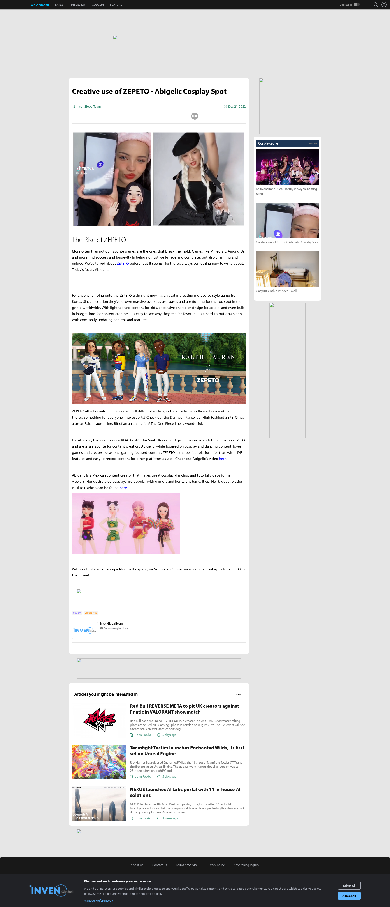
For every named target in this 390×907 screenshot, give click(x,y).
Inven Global (15, 4)
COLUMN (98, 4)
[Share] (141, 116)
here (222, 458)
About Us (137, 865)
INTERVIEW (78, 4)
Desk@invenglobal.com (116, 628)
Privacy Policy (216, 865)
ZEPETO (123, 263)
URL (194, 116)
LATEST (60, 4)
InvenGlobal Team (111, 623)
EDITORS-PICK (91, 612)
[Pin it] (177, 116)
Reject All (349, 886)
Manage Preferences (97, 900)
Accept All (349, 896)
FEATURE (116, 4)
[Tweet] (123, 116)
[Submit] (158, 116)
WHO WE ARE (40, 4)
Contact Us (159, 865)
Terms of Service (187, 865)
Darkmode (346, 4)
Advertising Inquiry (246, 865)
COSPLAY (77, 612)
